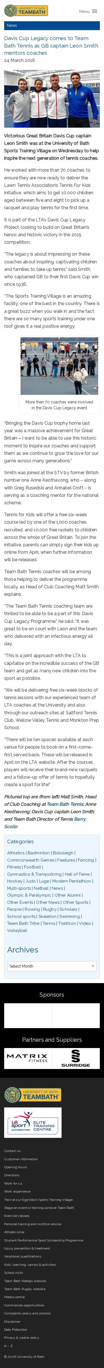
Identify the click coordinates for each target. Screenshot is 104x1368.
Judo (31, 881)
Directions (12, 1175)
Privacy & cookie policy (21, 1338)
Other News (48, 902)
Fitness (14, 867)
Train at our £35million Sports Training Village (38, 1200)
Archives (22, 949)
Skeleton (47, 916)
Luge (44, 881)
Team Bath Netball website (25, 1281)
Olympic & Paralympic (29, 895)
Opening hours (15, 1167)
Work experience (17, 1191)
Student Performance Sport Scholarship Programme (43, 1240)
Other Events (20, 902)
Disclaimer (12, 1322)
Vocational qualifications (22, 1256)
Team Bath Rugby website (24, 1289)
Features (66, 860)
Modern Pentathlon (71, 881)
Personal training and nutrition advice (32, 1224)
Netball (41, 888)
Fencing (86, 860)
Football (32, 867)
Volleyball (17, 930)
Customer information (21, 1159)
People (14, 909)
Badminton (39, 852)
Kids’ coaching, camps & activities (30, 1265)
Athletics (15, 852)
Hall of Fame (77, 874)
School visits (13, 1273)
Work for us (13, 1183)
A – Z (8, 1346)
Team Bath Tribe (23, 923)
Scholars (68, 909)
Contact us (12, 1151)
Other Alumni (68, 895)
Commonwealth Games (30, 860)
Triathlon (67, 923)
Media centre (14, 1297)
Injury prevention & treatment (27, 1248)
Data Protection (15, 1330)
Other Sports (75, 902)
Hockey (14, 881)
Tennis (49, 923)
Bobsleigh (63, 852)
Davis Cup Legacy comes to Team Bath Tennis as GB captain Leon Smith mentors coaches (51, 45)
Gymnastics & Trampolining (34, 874)
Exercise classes (17, 1216)
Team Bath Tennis (65, 804)
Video (85, 923)
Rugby (50, 909)
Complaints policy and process (27, 1313)
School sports (21, 916)
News (12, 25)
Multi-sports (19, 888)
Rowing (32, 909)
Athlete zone (14, 1232)
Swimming (69, 916)
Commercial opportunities (24, 1305)
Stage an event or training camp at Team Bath (39, 1208)
